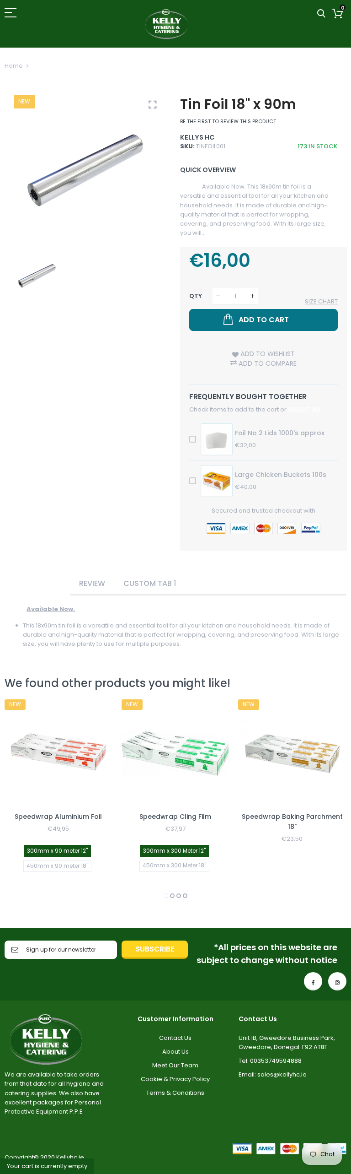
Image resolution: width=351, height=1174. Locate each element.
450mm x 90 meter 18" (57, 866)
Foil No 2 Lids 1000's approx (279, 433)
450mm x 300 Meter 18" (174, 865)
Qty (195, 296)
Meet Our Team (175, 1065)
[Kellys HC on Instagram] (337, 981)
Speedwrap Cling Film (175, 816)
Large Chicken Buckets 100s (280, 474)
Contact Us (175, 1037)
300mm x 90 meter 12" (57, 851)
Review (92, 583)
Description (37, 583)
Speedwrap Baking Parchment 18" (292, 821)
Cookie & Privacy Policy (175, 1079)
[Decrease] (218, 296)
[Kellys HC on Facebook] (313, 981)
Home (14, 65)
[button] (166, 895)
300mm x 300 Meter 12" (174, 851)
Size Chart (321, 301)
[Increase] (252, 296)
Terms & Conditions (175, 1092)
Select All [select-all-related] (304, 409)
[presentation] (23, 800)
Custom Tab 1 (149, 583)
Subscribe (154, 949)
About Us (175, 1051)
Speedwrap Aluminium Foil (58, 816)
